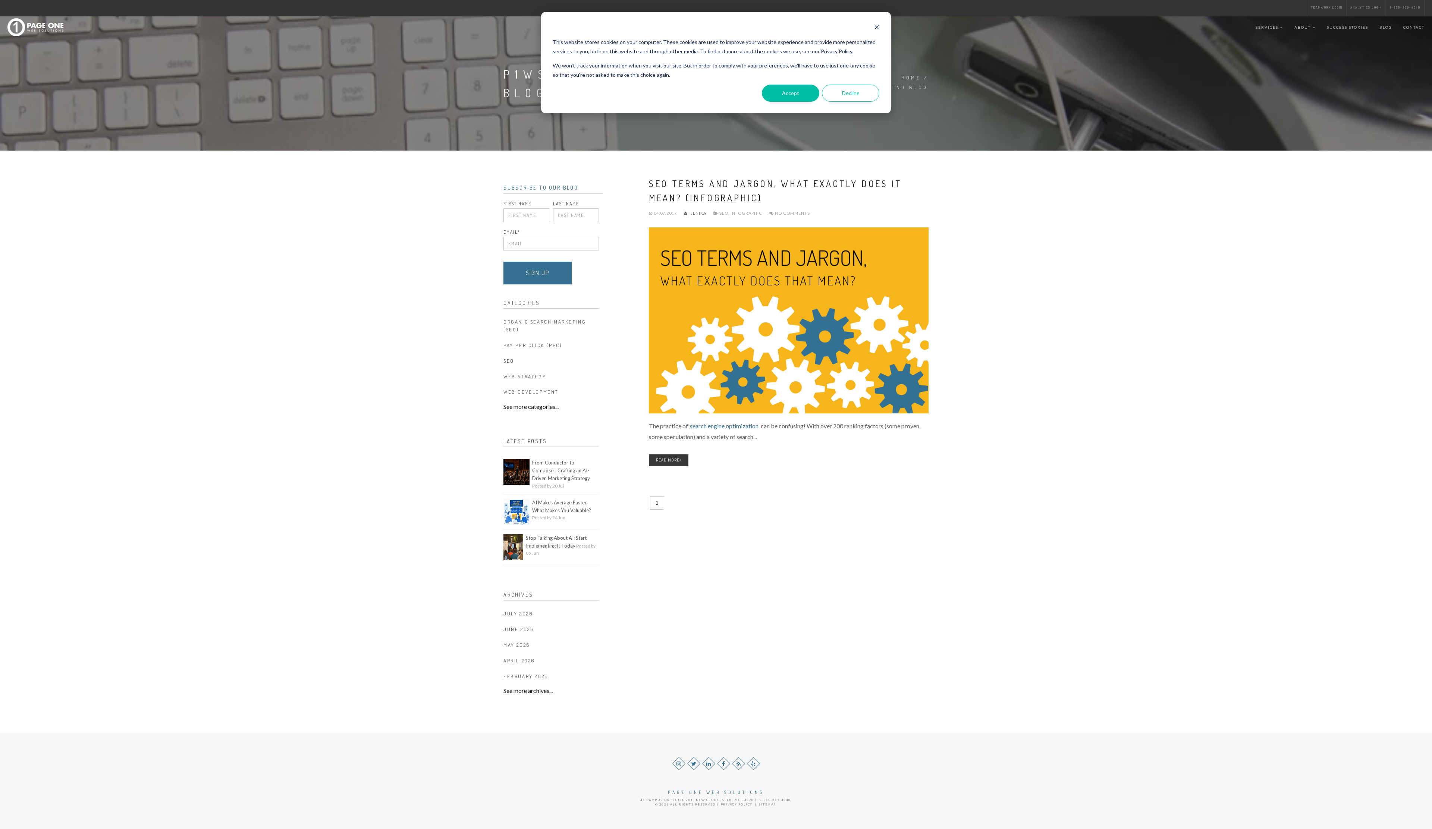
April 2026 (519, 660)
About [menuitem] (1302, 27)
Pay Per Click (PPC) (532, 345)
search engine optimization (724, 425)
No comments (792, 213)
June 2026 (518, 629)
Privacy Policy (737, 804)
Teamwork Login (1326, 7)
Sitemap (767, 804)
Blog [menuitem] (1385, 27)
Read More (667, 460)
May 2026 (516, 645)
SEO (723, 213)
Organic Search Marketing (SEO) (544, 325)
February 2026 (526, 676)
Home (911, 78)
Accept (790, 93)
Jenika (698, 213)
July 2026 (518, 614)
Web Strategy (524, 376)
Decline (851, 93)
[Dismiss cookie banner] (876, 28)
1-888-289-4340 (1405, 7)
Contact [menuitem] (1414, 27)
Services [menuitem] (1267, 27)
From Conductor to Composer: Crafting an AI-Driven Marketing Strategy (561, 470)
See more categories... (531, 406)
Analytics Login (1366, 7)
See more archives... (528, 690)
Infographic (746, 213)
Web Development (531, 392)
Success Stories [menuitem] (1347, 27)
